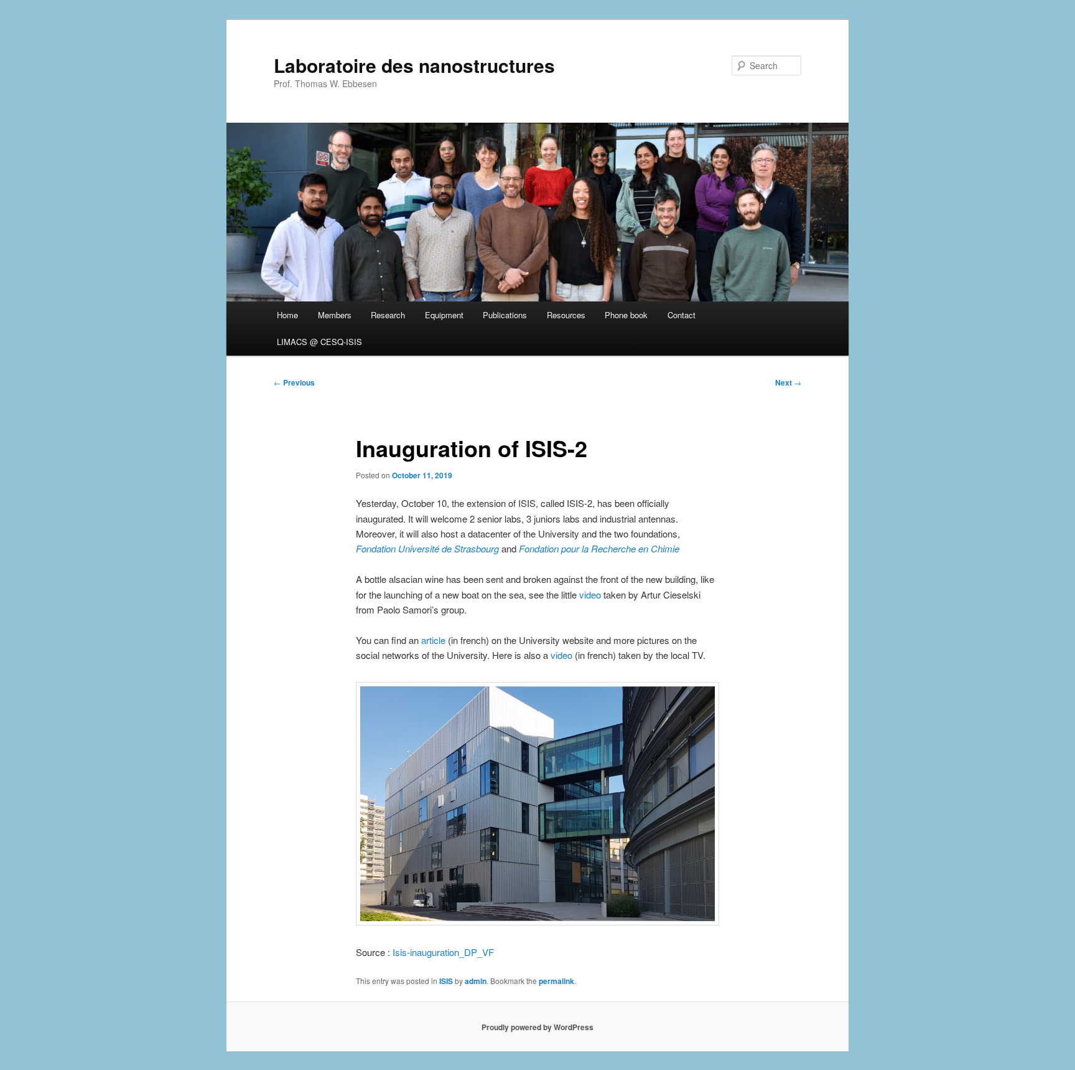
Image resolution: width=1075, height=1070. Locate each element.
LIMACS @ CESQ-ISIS (319, 342)
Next (788, 382)
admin (475, 981)
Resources (566, 315)
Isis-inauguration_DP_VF (443, 952)
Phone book (626, 315)
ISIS (446, 981)
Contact (682, 315)
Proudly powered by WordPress (537, 1027)
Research (388, 315)
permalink (556, 981)
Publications (505, 315)
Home (287, 315)
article (433, 639)
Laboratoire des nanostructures (414, 65)
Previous (294, 382)
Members (334, 315)
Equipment (444, 315)
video (590, 594)
